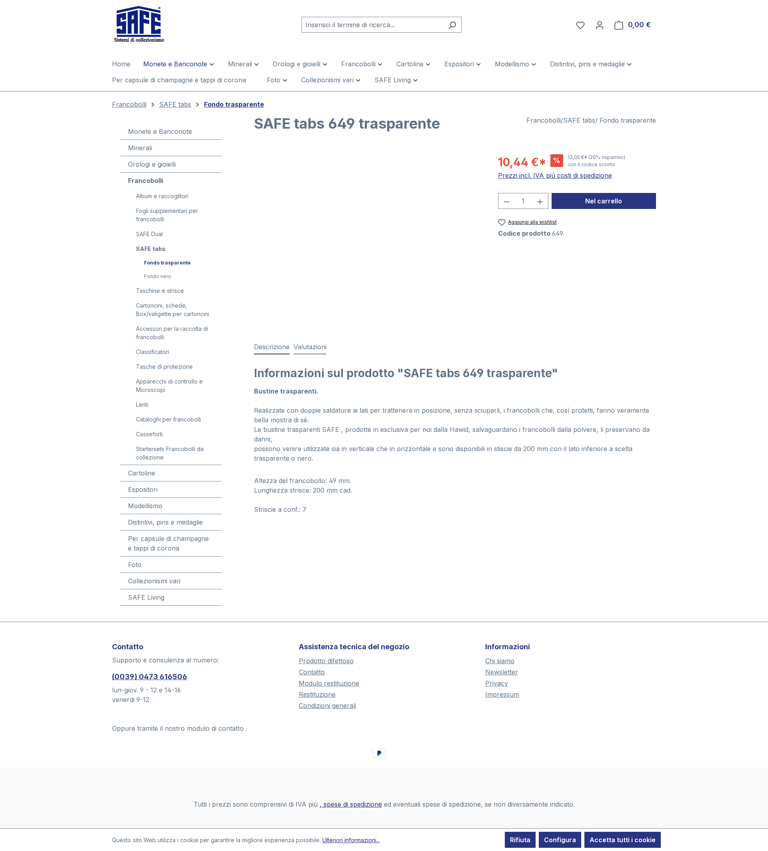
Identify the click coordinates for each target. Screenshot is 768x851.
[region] (368, 240)
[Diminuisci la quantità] (506, 201)
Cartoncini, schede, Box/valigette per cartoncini (172, 309)
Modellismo (145, 506)
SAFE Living (146, 597)
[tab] (272, 347)
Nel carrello (603, 201)
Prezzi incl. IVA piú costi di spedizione (555, 175)
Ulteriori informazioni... (351, 840)
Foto (135, 565)
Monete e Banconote (160, 131)
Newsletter (501, 672)
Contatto (312, 672)
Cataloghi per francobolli (168, 419)
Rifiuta (520, 840)
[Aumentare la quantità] (540, 201)
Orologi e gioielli (152, 164)
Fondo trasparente (167, 263)
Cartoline (141, 473)
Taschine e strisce (160, 290)
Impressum (502, 694)
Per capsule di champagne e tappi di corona (168, 543)
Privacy (496, 683)
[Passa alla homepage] (152, 23)
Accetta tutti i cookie (623, 840)
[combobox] (372, 25)
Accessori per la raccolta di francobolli (172, 332)
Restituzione (317, 694)
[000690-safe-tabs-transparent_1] (368, 240)
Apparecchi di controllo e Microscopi (169, 385)
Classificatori (152, 351)
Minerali (140, 148)
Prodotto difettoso (326, 661)
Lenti (142, 404)
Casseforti (149, 434)
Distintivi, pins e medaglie (165, 522)
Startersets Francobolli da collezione (170, 453)
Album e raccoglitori (162, 196)
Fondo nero (157, 276)
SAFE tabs (151, 248)
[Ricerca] (452, 25)
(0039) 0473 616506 (149, 676)
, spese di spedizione (351, 804)
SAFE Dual (149, 234)
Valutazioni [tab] (310, 347)
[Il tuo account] (599, 25)
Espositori (143, 489)
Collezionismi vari (154, 581)
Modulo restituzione (329, 683)
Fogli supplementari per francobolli (167, 215)
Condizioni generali (327, 706)
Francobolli (145, 181)
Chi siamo (499, 661)
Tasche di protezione (164, 366)
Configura (560, 840)
